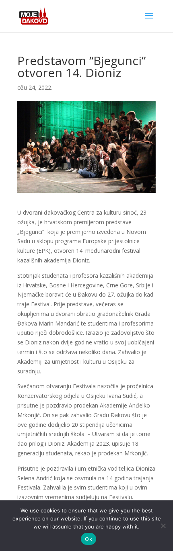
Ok (88, 539)
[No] (163, 526)
